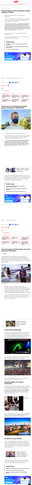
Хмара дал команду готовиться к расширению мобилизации (16, 96)
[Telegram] (14, 82)
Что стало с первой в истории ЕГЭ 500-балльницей (25, 100)
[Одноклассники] (18, 82)
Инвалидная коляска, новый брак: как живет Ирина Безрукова (25, 238)
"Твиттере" (25, 145)
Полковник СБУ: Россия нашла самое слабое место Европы (15, 100)
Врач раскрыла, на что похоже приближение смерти (25, 96)
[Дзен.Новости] (10, 82)
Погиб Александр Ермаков (14, 238)
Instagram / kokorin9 (5, 283)
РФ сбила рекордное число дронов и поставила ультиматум (6, 100)
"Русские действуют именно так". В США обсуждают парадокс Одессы (25, 243)
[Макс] (12, 82)
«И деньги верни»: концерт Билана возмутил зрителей (16, 242)
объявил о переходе (8, 180)
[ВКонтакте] (16, 82)
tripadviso (9, 472)
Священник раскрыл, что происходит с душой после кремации (6, 96)
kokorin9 (7, 130)
